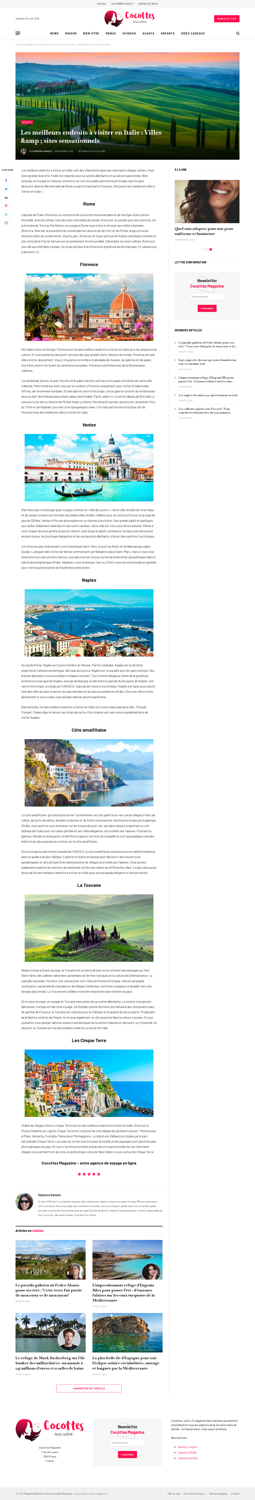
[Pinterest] (6, 206)
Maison (71, 33)
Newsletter (226, 18)
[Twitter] (6, 189)
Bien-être (91, 33)
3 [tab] (210, 249)
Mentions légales (218, 1493)
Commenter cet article (89, 1388)
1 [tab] (203, 249)
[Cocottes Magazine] (129, 18)
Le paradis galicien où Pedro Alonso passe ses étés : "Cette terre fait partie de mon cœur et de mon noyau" (48, 1290)
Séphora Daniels (42, 151)
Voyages (129, 33)
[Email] (6, 222)
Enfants (168, 33)
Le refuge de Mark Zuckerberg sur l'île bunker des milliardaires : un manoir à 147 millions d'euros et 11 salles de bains (50, 1362)
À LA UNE (181, 169)
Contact (235, 1493)
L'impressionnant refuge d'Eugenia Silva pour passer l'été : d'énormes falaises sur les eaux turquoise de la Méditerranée (123, 1293)
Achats (148, 33)
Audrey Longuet (187, 1447)
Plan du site (174, 1493)
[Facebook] (6, 180)
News (54, 33)
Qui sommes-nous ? (122, 3)
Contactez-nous (148, 3)
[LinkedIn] (6, 197)
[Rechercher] (238, 33)
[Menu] (17, 33)
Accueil (101, 3)
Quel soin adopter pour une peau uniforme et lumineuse (204, 231)
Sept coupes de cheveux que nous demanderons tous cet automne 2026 (207, 361)
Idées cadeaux (193, 33)
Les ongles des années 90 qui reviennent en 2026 (208, 395)
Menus (111, 33)
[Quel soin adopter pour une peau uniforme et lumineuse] (207, 201)
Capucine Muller (187, 1452)
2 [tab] (207, 249)
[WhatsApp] (6, 214)
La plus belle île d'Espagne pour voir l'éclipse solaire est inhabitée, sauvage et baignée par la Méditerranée (125, 1362)
